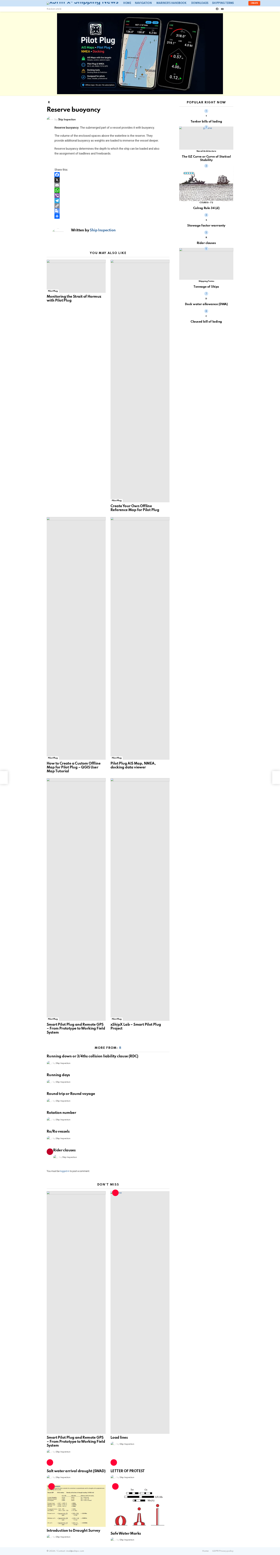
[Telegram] (108, 200)
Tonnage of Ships (206, 286)
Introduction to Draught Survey (73, 1531)
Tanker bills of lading (206, 121)
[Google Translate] (108, 211)
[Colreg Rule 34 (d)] (206, 183)
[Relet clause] (4, 777)
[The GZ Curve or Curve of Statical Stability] (206, 138)
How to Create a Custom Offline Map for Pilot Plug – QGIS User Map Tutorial (73, 767)
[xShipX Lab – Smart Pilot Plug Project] (140, 899)
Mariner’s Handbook (171, 3)
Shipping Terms (223, 3)
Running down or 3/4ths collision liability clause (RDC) (92, 1056)
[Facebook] (108, 174)
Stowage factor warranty (206, 225)
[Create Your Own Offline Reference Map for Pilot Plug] (140, 381)
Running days (58, 1075)
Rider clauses (64, 1150)
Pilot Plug (53, 291)
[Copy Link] (108, 205)
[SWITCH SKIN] (228, 9)
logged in (64, 1171)
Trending (50, 1151)
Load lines (119, 1437)
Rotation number (61, 1113)
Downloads (199, 3)
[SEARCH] (232, 9)
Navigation (143, 3)
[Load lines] (140, 1312)
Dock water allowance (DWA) (206, 304)
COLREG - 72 (206, 203)
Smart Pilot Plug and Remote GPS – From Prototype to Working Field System (76, 1028)
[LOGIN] (243, 3)
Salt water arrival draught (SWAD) (76, 1471)
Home (127, 3)
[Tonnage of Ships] (206, 264)
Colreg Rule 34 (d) (206, 208)
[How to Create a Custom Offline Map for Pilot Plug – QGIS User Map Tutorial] (76, 638)
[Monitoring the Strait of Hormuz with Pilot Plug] (76, 276)
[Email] (108, 185)
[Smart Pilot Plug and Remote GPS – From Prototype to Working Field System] (76, 899)
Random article (54, 9)
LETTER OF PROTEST (128, 1471)
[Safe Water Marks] (140, 1507)
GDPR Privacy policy (222, 1551)
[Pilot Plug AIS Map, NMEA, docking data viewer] (140, 638)
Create (254, 3)
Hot (115, 1193)
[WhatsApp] (108, 190)
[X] (108, 179)
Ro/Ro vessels (58, 1131)
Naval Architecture (206, 151)
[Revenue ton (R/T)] (276, 777)
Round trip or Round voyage (71, 1094)
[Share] (108, 216)
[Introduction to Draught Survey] (76, 1506)
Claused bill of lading (206, 321)
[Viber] (108, 195)
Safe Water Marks (126, 1533)
